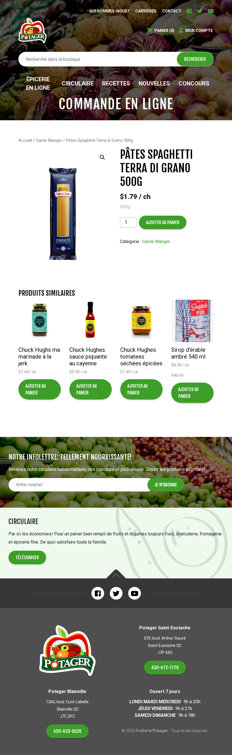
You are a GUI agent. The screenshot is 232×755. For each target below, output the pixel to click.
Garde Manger (49, 140)
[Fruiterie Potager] (32, 30)
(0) (164, 30)
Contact (171, 11)
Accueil (25, 140)
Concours (194, 83)
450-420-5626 (67, 731)
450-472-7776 (165, 667)
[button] (102, 157)
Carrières (145, 11)
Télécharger (27, 557)
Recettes (116, 83)
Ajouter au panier (162, 222)
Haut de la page (116, 574)
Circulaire (78, 83)
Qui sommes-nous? (109, 11)
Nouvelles (154, 83)
